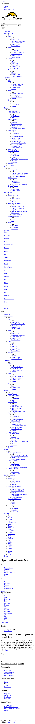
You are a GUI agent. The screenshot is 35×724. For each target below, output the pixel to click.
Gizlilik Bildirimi (9, 672)
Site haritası (7, 687)
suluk (5, 618)
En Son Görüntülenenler (11, 707)
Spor (5, 576)
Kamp (6, 571)
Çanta (6, 574)
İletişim (6, 682)
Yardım (6, 685)
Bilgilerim (7, 693)
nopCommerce (12, 722)
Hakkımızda (7, 670)
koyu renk (6, 605)
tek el (5, 619)
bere (5, 595)
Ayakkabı (7, 569)
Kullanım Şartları (9, 675)
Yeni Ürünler (8, 705)
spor (5, 616)
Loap (5, 582)
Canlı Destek (8, 631)
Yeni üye (6, 6)
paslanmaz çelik (8, 613)
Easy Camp (7, 583)
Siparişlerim (7, 697)
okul (5, 608)
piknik (6, 614)
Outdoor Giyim (8, 568)
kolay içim (7, 603)
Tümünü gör (4, 622)
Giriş (5, 7)
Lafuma (6, 585)
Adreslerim (7, 695)
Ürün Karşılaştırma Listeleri (12, 708)
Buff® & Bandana (9, 572)
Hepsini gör (4, 591)
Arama (6, 710)
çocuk (5, 597)
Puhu (5, 586)
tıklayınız (5, 650)
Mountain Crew (8, 588)
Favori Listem (8, 698)
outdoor (7, 611)
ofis (5, 606)
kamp (6, 601)
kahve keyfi (8, 599)
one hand (6, 609)
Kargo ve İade (8, 673)
